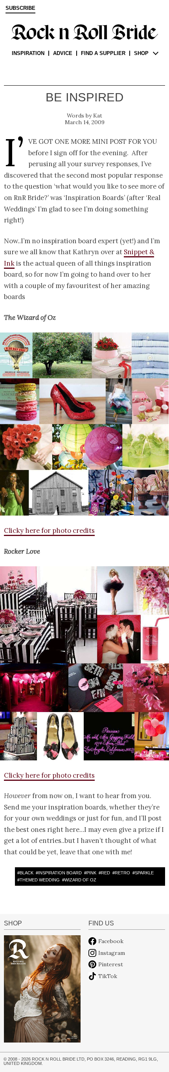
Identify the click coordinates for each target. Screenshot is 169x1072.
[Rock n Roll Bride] (84, 31)
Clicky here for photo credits (49, 530)
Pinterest (110, 964)
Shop (141, 53)
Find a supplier (103, 53)
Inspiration (28, 53)
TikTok (107, 976)
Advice (62, 53)
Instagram (111, 952)
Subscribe (20, 8)
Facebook (110, 941)
